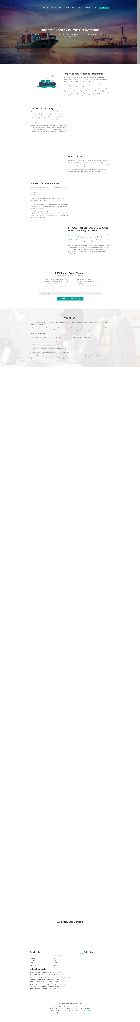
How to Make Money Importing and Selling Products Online (44, 985)
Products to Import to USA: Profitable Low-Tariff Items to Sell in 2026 (46, 978)
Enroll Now (104, 8)
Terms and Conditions (64, 1003)
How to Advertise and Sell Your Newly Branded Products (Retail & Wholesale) (48, 988)
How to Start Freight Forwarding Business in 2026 (42, 972)
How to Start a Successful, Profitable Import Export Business (44, 981)
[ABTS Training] (35, 8)
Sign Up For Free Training (70, 299)
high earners (67, 91)
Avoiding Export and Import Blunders (39, 990)
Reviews (55, 965)
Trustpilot (33, 40)
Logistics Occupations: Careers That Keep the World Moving (44, 986)
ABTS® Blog (33, 963)
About (67, 8)
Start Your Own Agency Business (75, 1015)
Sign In (94, 8)
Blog (73, 8)
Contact (87, 8)
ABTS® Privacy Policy (76, 1003)
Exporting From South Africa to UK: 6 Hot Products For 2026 (44, 979)
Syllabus (53, 8)
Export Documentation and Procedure (58, 1015)
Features (45, 8)
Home (31, 956)
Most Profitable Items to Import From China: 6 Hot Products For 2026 (46, 976)
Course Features (57, 956)
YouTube (79, 8)
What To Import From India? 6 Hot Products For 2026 (42, 974)
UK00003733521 (87, 1011)
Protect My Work (69, 1017)
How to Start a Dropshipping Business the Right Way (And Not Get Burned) (48, 983)
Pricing (60, 8)
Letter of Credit (86, 1015)
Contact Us (33, 965)
